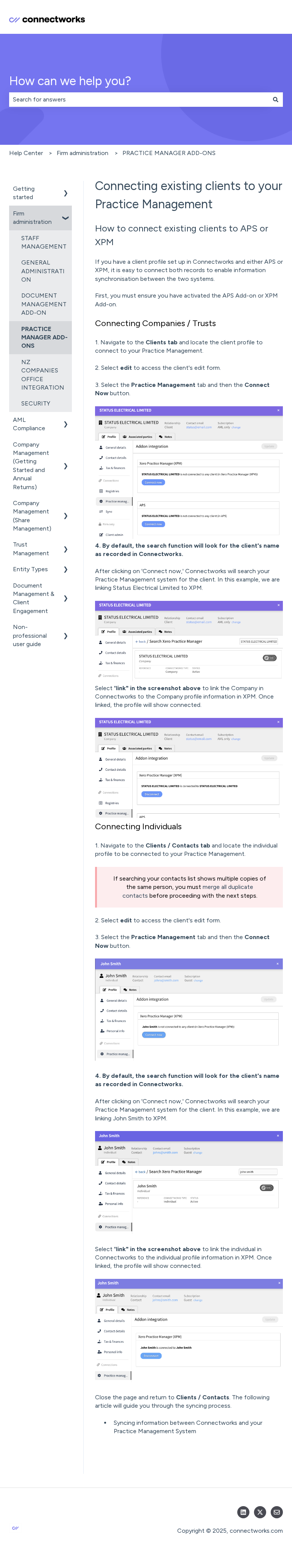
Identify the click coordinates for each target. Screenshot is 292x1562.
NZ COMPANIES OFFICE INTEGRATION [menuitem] (42, 374)
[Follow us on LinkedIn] (243, 1512)
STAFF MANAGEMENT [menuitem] (44, 242)
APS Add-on (239, 295)
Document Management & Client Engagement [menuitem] (33, 598)
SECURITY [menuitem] (35, 403)
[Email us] (277, 1512)
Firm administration (82, 153)
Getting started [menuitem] (24, 193)
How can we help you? (70, 81)
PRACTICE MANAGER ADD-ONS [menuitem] (44, 337)
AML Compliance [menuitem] (29, 424)
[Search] (275, 99)
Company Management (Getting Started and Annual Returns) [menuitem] (31, 466)
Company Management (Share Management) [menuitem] (32, 515)
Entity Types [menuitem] (30, 569)
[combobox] (138, 99)
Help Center (26, 153)
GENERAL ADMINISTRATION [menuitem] (43, 271)
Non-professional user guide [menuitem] (30, 635)
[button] (66, 189)
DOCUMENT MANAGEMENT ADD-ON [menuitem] (44, 304)
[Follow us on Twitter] (260, 1512)
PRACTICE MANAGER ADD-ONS (169, 153)
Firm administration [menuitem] (32, 217)
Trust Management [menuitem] (31, 548)
